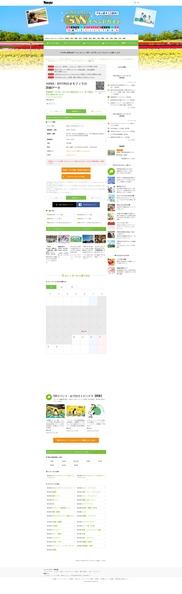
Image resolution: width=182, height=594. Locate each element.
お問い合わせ (77, 579)
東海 (90, 38)
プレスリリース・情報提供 (87, 579)
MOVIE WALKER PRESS (76, 575)
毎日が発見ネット (87, 575)
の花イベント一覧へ (85, 215)
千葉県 (88, 461)
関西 (103, 38)
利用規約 (55, 579)
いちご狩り (56, 571)
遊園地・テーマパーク (129, 43)
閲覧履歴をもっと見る (128, 158)
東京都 (49, 99)
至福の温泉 (81, 69)
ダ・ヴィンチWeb (55, 575)
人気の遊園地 (90, 69)
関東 (76, 38)
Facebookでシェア (89, 205)
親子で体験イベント (61, 71)
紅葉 (90, 571)
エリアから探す (54, 43)
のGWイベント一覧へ (55, 215)
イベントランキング (92, 43)
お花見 (61, 571)
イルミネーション (96, 571)
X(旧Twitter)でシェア (66, 205)
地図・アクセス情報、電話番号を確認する (76, 170)
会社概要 (111, 579)
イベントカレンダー (73, 43)
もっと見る (131, 107)
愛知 (94, 38)
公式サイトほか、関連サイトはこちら (77, 151)
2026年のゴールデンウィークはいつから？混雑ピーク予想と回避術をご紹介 (78, 74)
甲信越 (85, 38)
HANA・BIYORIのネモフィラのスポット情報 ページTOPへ (91, 560)
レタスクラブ (47, 575)
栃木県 (64, 465)
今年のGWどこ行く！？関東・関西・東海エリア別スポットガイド (75, 77)
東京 (80, 38)
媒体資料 (97, 579)
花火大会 (76, 571)
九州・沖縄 (121, 38)
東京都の (60, 488)
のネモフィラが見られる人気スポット (59, 222)
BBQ (79, 66)
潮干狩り (65, 66)
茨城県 (76, 465)
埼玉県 (100, 461)
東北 (72, 38)
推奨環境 (71, 579)
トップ (56, 111)
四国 (115, 38)
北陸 (98, 38)
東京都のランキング (60, 476)
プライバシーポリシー (63, 579)
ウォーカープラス (48, 571)
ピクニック (73, 66)
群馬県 (52, 465)
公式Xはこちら (70, 155)
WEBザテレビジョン (65, 575)
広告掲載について (104, 579)
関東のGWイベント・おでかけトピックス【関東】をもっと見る (76, 440)
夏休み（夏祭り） (84, 571)
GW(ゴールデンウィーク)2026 (54, 38)
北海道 (67, 38)
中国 (111, 38)
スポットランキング (111, 43)
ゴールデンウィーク (68, 571)
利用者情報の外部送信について (121, 579)
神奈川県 (76, 461)
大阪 (107, 38)
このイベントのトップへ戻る (76, 176)
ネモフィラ (58, 66)
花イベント (51, 103)
